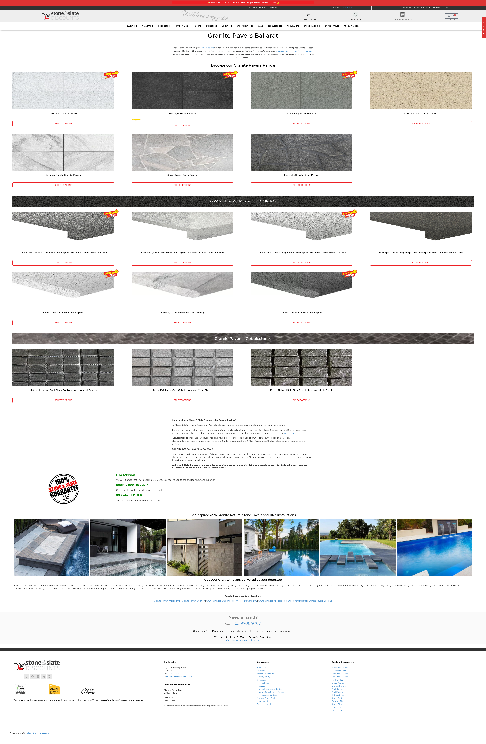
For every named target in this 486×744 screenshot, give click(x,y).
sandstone (211, 26)
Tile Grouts (337, 710)
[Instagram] (49, 676)
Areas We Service (265, 701)
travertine (147, 26)
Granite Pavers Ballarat (295, 601)
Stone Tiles (337, 704)
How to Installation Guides (269, 689)
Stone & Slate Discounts (38, 733)
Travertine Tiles (339, 671)
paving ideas (356, 19)
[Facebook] (32, 676)
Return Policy (263, 683)
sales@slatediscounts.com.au (179, 677)
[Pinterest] (37, 676)
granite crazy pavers (303, 51)
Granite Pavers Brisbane (218, 601)
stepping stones (245, 26)
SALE (260, 26)
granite (197, 26)
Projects (261, 686)
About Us (261, 668)
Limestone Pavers (340, 677)
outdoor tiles (332, 26)
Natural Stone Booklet (267, 698)
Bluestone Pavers (340, 668)
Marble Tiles (337, 680)
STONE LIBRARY (309, 19)
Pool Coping (337, 689)
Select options (63, 124)
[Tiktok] (26, 676)
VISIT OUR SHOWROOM (402, 19)
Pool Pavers (337, 692)
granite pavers (208, 48)
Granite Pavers (339, 686)
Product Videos (351, 26)
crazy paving (182, 26)
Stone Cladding (339, 698)
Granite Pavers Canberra (244, 601)
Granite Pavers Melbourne (167, 601)
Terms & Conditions (266, 674)
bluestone (132, 26)
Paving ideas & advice (267, 695)
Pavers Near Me (264, 704)
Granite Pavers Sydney (193, 601)
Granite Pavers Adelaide (270, 601)
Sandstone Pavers (340, 674)
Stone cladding (312, 26)
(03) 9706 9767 (347, 7)
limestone (227, 26)
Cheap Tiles (337, 707)
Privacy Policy (263, 677)
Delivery (261, 671)
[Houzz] (43, 676)
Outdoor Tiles (338, 701)
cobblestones (275, 26)
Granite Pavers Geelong (320, 601)
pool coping (164, 26)
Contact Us (262, 680)
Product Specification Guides (271, 692)
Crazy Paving (338, 683)
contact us (289, 433)
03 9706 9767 (248, 623)
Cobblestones (338, 695)
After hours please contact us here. (243, 640)
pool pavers (293, 26)
